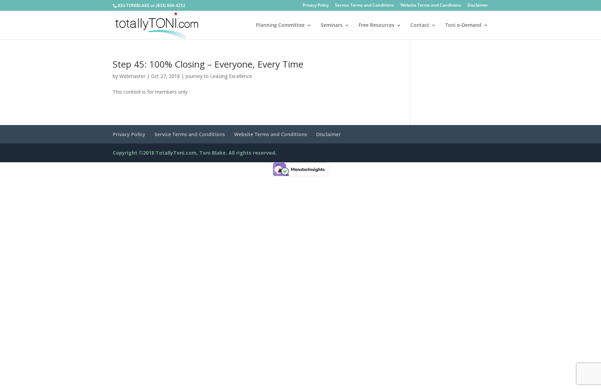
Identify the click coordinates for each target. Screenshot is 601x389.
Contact (419, 25)
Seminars (332, 25)
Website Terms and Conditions (430, 5)
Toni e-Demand (463, 25)
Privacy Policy (316, 5)
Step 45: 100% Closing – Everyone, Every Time (208, 64)
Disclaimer (477, 5)
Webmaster (132, 76)
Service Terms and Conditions (364, 5)
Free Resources (376, 25)
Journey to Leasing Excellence (218, 76)
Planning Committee (280, 25)
